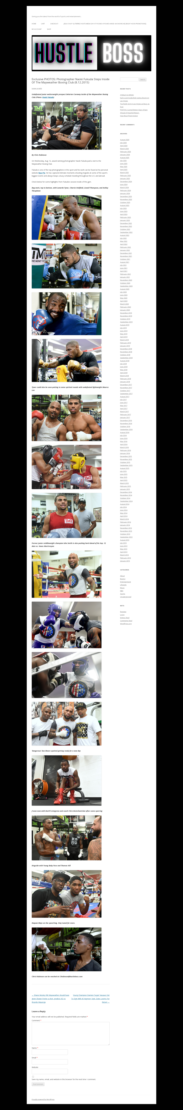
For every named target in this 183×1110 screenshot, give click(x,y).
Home (34, 24)
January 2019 (125, 346)
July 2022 (123, 238)
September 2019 (126, 322)
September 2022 (126, 232)
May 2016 (123, 441)
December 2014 (126, 492)
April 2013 (123, 552)
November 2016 (126, 423)
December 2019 (126, 313)
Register (123, 612)
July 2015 (123, 471)
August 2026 (124, 140)
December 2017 (126, 385)
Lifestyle (123, 585)
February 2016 (125, 450)
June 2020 (123, 295)
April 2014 (123, 516)
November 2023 (126, 199)
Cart (43, 24)
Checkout (54, 24)
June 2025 (123, 163)
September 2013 (126, 537)
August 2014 (124, 504)
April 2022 (123, 244)
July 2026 (123, 143)
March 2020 (124, 304)
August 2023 (124, 205)
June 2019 (123, 331)
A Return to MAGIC (127, 95)
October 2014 (125, 498)
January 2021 (125, 277)
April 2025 (123, 169)
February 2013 (125, 558)
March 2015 (124, 483)
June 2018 (123, 367)
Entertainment (125, 582)
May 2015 (123, 477)
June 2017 (123, 402)
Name (35, 1048)
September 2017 (126, 393)
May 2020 (123, 298)
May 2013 (123, 549)
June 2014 (123, 510)
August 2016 (124, 432)
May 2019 (123, 334)
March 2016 (124, 447)
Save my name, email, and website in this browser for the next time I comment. (64, 1079)
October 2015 (125, 462)
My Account (37, 29)
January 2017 (125, 417)
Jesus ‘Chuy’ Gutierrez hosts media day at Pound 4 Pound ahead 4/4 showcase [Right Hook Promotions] (105, 24)
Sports (122, 594)
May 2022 (123, 241)
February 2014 (125, 522)
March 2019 (124, 340)
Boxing (122, 579)
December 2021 (126, 253)
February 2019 (125, 343)
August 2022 (124, 235)
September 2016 (126, 429)
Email (35, 1057)
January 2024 (125, 193)
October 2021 (125, 259)
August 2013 (124, 540)
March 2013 (124, 555)
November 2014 (126, 495)
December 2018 (126, 349)
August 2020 (124, 289)
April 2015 (123, 480)
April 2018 (123, 373)
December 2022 (126, 223)
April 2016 (123, 444)
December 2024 (126, 181)
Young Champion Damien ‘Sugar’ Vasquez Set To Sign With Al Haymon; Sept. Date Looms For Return (90, 998)
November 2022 (126, 226)
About (122, 576)
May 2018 (123, 370)
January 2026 (125, 154)
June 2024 (123, 184)
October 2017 (125, 391)
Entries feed (124, 618)
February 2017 (125, 414)
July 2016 (123, 435)
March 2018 (124, 376)
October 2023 (125, 202)
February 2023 (125, 217)
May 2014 (123, 513)
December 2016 (126, 420)
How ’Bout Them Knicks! (129, 116)
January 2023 (125, 220)
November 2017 (126, 388)
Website (35, 1067)
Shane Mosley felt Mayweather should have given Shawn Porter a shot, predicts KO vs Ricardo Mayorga (50, 998)
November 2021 (126, 256)
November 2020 (126, 280)
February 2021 (125, 274)
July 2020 (123, 292)
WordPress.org (125, 624)
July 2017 (123, 399)
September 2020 (126, 286)
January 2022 (125, 250)
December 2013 (126, 528)
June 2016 (123, 438)
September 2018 (126, 358)
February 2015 (125, 486)
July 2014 (123, 507)
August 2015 (124, 468)
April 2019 (123, 337)
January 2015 (125, 489)
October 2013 (125, 534)
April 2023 (123, 214)
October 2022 (125, 229)
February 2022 (125, 247)
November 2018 (126, 352)
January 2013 (125, 561)
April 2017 (123, 408)
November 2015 (126, 459)
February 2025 (125, 175)
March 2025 (124, 172)
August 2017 (124, 396)
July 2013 (123, 543)
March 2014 (124, 519)
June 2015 (123, 474)
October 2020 (125, 283)
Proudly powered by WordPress (43, 1099)
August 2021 (124, 262)
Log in (122, 615)
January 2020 (125, 310)
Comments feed (126, 621)
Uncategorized (125, 597)
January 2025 (125, 178)
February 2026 (125, 151)
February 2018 (125, 379)
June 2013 (123, 546)
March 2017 (124, 411)
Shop (49, 29)
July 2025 (123, 160)
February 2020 (125, 307)
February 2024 (125, 190)
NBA (121, 591)
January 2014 (125, 525)
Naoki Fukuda (48, 97)
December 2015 (126, 456)
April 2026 (123, 146)
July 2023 (123, 208)
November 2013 (126, 531)
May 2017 (123, 405)
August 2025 (124, 157)
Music (122, 588)
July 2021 (123, 265)
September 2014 (126, 501)
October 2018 (125, 355)
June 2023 (123, 211)
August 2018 (124, 361)
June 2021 (123, 268)
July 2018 (123, 364)
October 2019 (125, 319)
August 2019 (124, 325)
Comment (36, 1020)
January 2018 (125, 382)
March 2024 (124, 187)
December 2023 (126, 196)
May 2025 (123, 166)
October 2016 (125, 426)
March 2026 (124, 149)
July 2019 (123, 328)
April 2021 (123, 271)
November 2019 (126, 316)
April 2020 (123, 301)
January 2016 (125, 453)
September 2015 (126, 465)
